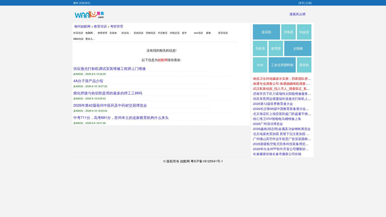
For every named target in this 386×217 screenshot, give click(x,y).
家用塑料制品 (276, 51)
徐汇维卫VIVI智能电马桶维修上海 (277, 118)
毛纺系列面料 (260, 51)
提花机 (266, 32)
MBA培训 (78, 38)
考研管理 (116, 26)
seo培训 (198, 32)
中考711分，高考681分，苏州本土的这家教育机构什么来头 (121, 117)
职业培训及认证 (130, 32)
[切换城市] (84, 2)
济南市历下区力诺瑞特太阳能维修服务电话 (283, 93)
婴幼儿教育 (91, 38)
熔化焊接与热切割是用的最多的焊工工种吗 (107, 92)
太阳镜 (298, 48)
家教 (208, 32)
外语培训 (78, 32)
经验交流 (175, 32)
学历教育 (162, 32)
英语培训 (223, 32)
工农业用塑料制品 (282, 67)
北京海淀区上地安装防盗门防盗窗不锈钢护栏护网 (288, 113)
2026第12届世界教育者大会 (273, 103)
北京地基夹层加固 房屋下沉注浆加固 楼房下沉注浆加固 (292, 133)
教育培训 (100, 26)
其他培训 (138, 32)
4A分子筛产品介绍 (88, 80)
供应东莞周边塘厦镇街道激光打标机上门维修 (285, 98)
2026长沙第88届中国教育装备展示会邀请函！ (286, 108)
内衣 (260, 64)
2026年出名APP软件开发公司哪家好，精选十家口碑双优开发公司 (300, 148)
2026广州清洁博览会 (268, 123)
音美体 (113, 32)
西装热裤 (304, 67)
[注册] (309, 2)
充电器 (288, 32)
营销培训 (150, 32)
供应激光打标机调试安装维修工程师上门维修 (109, 68)
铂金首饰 (304, 35)
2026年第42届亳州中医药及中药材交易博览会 (110, 105)
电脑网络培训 (92, 32)
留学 (184, 32)
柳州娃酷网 (82, 26)
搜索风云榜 (298, 14)
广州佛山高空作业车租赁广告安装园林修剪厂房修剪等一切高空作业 (301, 138)
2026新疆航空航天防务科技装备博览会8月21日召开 (290, 143)
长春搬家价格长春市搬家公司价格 (277, 153)
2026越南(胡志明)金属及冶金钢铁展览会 (282, 128)
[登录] (302, 2)
